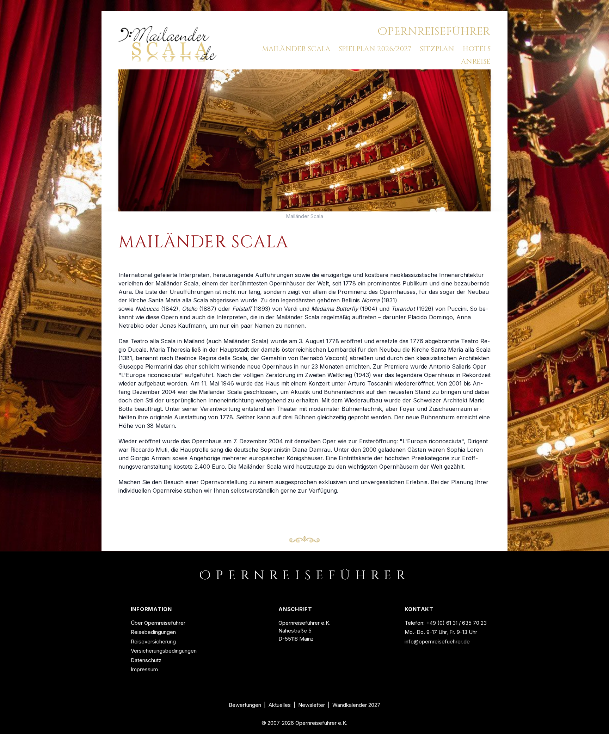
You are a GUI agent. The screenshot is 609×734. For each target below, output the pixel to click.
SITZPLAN (437, 49)
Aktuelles (280, 705)
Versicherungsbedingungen (164, 650)
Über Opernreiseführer (158, 622)
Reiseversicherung (153, 641)
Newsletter (311, 705)
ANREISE (476, 61)
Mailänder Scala (304, 216)
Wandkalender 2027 (356, 705)
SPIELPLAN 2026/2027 (375, 49)
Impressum (144, 669)
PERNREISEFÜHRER (434, 31)
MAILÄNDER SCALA (296, 49)
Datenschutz (146, 660)
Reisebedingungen (153, 632)
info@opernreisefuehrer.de (437, 641)
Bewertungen (245, 705)
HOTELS (477, 49)
